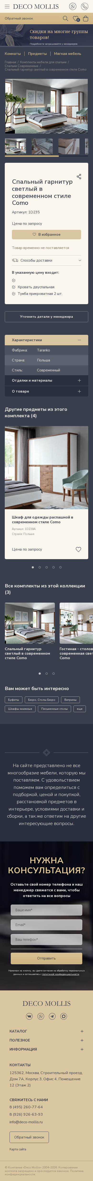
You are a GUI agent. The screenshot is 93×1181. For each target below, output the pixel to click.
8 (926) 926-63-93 (26, 1114)
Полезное (20, 1040)
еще (80, 709)
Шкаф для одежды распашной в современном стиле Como (42, 519)
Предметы (37, 54)
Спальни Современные (21, 66)
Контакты (20, 1065)
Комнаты (13, 54)
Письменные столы (54, 709)
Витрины (70, 700)
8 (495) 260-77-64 (26, 1107)
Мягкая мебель (67, 54)
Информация (23, 1049)
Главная (10, 62)
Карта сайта (18, 1150)
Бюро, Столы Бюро (41, 700)
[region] (46, 146)
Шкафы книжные (20, 709)
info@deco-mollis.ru (26, 1122)
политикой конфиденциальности (60, 974)
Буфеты (13, 700)
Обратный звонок (29, 1137)
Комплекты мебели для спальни (43, 62)
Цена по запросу (27, 223)
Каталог (18, 1031)
